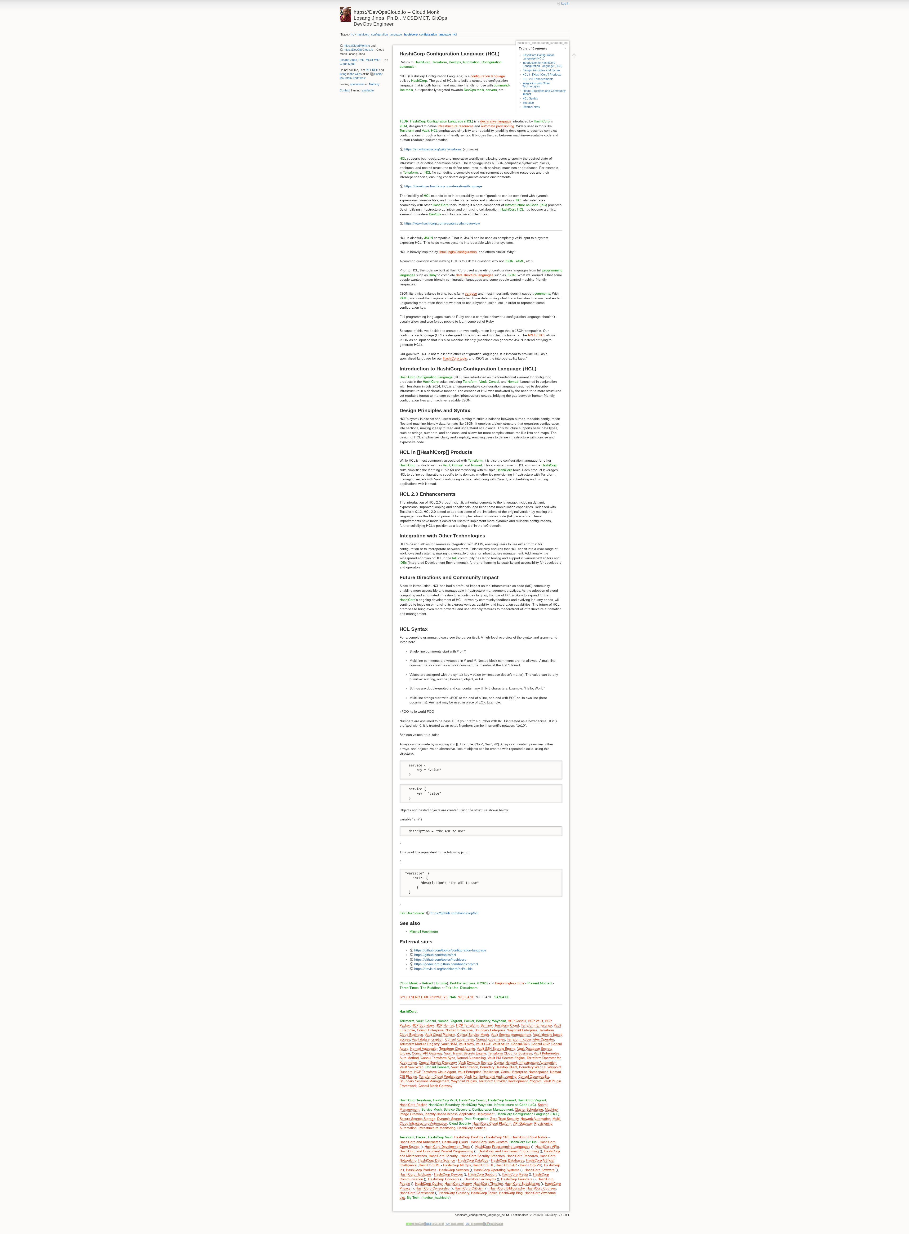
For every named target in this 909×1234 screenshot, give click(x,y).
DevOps (455, 62)
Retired (427, 983)
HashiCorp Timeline (488, 1183)
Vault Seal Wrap (411, 1067)
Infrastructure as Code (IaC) (526, 205)
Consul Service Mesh (473, 1034)
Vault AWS (466, 1044)
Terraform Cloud (507, 1025)
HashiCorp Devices (448, 1174)
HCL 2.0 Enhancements (537, 79)
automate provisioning (497, 126)
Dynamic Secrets (450, 1119)
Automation (471, 62)
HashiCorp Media (515, 1174)
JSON (428, 238)
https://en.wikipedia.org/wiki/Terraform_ (433, 149)
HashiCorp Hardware (415, 1174)
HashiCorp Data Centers (489, 1142)
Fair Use (406, 913)
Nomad (513, 381)
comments (542, 293)
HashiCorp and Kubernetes (420, 1142)
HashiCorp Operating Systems (496, 1170)
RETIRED (372, 70)
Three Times (409, 988)
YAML (519, 261)
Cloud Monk (347, 64)
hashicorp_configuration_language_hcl (430, 34)
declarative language (496, 121)
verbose (471, 293)
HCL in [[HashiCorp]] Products (541, 74)
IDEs (403, 562)
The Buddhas (430, 988)
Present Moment (539, 983)
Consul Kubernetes (459, 1039)
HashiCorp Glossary (454, 1193)
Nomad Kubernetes (490, 1039)
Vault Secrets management (511, 1034)
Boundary (483, 1021)
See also (528, 102)
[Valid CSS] (474, 1223)
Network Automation (536, 1119)
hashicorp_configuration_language (379, 34)
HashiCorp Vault (445, 1100)
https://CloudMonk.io (357, 45)
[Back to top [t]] (574, 55)
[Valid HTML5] (454, 1223)
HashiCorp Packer (413, 1105)
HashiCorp (422, 62)
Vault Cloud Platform (440, 1034)
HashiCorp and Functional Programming (508, 1151)
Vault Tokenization (464, 1067)
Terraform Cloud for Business (510, 1053)
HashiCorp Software (540, 1170)
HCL (434, 130)
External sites (531, 107)
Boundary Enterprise (490, 1030)
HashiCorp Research (522, 1156)
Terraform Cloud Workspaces (441, 1076)
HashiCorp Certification (417, 1193)
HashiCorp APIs (547, 1146)
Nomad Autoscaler (423, 1048)
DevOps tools (474, 90)
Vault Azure (501, 1044)
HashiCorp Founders (516, 1179)
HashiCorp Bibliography (507, 1188)
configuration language (488, 76)
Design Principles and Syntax (541, 70)
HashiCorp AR (506, 1165)
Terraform (439, 62)
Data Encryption (476, 1119)
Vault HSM (449, 1044)
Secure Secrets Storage (417, 1119)
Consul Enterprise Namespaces (524, 1072)
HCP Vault (535, 1021)
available (368, 90)
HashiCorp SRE (498, 1137)
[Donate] (415, 1223)
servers (491, 90)
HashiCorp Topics (484, 1193)
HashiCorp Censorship (433, 1188)
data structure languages (474, 275)
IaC (454, 558)
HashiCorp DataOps (473, 1160)
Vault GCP (483, 1044)
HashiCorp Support (482, 1174)
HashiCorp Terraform (415, 1100)
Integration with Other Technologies (536, 85)
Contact (345, 90)
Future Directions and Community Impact (544, 92)
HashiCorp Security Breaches (483, 1156)
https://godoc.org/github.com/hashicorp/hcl (446, 964)
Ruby (433, 275)
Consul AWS (520, 1044)
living (343, 74)
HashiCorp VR (530, 1165)
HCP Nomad (445, 1025)
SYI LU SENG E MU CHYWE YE (424, 997)
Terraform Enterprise (536, 1025)
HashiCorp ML (429, 1165)
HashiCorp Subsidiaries (522, 1183)
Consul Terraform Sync (438, 1058)
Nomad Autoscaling (471, 1058)
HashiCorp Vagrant (532, 1100)
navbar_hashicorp (436, 1197)
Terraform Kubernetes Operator (530, 1039)
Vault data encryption (427, 1039)
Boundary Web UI (532, 1067)
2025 (484, 983)
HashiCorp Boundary (443, 1105)
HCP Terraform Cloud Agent (435, 1072)
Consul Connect (437, 1067)
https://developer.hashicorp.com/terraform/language (443, 186)
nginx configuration (462, 252)
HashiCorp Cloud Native (530, 1137)
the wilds (356, 74)
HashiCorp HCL (512, 209)
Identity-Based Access (441, 1114)
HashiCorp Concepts (443, 1179)
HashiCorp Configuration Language (426, 377)
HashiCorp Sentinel (471, 1128)
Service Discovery (457, 1109)
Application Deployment (477, 1114)
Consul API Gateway (427, 1053)
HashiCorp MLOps (457, 1165)
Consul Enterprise (430, 1030)
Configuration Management (492, 1109)
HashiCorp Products (421, 1170)
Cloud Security (460, 1123)
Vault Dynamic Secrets (475, 1062)
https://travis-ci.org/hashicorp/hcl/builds (443, 969)
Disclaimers (468, 988)
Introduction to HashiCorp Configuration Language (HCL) (542, 64)
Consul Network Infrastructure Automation (525, 1062)
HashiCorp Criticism (469, 1188)
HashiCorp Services (454, 1170)
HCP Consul (517, 1021)
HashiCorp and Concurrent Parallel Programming (436, 1151)
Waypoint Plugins (464, 1081)
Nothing (374, 84)
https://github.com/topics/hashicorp (440, 959)
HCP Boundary (423, 1025)
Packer (469, 1021)
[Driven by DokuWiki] (493, 1223)
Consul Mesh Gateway (435, 1086)
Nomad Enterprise (459, 1030)
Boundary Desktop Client (498, 1067)
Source (418, 913)
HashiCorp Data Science (436, 1160)
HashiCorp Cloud (455, 1142)
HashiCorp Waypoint (476, 1105)
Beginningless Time (509, 983)
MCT (378, 60)
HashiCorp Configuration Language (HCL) (538, 57)
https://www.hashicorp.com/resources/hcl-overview (442, 223)
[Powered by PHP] (434, 1223)
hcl (353, 34)
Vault (425, 130)
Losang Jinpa (348, 60)
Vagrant (456, 1021)
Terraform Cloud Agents (457, 1048)
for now (441, 983)
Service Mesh (431, 1109)
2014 (403, 126)
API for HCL (536, 335)
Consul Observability (533, 1076)
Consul (494, 381)
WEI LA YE (466, 997)
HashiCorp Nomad (502, 1100)
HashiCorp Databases (507, 1160)
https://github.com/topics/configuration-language (450, 950)
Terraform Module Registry (419, 1044)
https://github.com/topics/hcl (435, 955)
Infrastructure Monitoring (437, 1128)
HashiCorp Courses (541, 1188)
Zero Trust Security (504, 1119)
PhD (361, 60)
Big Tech (413, 1197)
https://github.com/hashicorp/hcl (454, 913)
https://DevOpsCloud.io (358, 49)
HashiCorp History (458, 1183)
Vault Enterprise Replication (478, 1072)
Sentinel (487, 1025)
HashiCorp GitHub (523, 1142)
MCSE (370, 60)
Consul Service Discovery (438, 1062)
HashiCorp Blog (511, 1193)
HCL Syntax (530, 98)
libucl (442, 252)
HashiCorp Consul (472, 1100)
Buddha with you (462, 983)
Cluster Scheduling (529, 1109)
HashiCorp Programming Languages (502, 1146)
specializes (357, 84)
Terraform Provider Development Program (510, 1081)
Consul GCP (540, 1044)
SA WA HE (501, 997)
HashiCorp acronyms (480, 1179)
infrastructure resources (455, 126)
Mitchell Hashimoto (424, 931)
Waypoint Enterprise (522, 1030)
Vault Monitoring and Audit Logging (490, 1076)
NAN (453, 997)
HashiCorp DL (483, 1165)
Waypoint (499, 1021)
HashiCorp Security (443, 1156)
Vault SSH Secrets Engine (496, 1048)
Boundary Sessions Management (424, 1081)
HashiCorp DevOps (468, 1137)
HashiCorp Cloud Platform (492, 1123)
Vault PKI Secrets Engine (506, 1058)
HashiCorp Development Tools (447, 1146)
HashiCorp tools (455, 358)
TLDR (404, 121)
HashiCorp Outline (429, 1183)
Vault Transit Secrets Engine (465, 1053)
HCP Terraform (467, 1025)
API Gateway (522, 1123)
